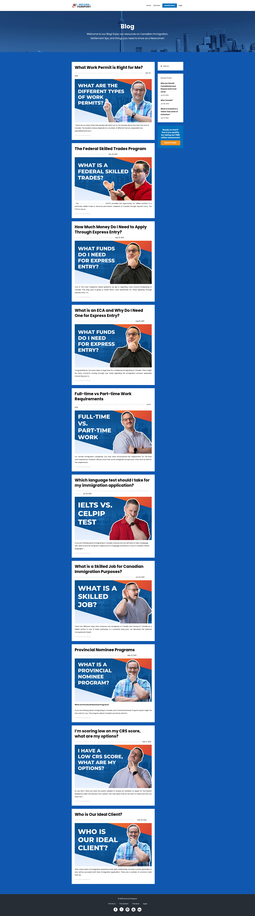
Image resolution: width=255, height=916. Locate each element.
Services (156, 5)
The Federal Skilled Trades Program (110, 148)
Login (180, 5)
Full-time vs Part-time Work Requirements (103, 396)
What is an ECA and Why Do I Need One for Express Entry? (109, 313)
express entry (80, 73)
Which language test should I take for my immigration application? (112, 482)
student (78, 493)
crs (94, 742)
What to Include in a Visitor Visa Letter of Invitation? (169, 112)
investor (102, 820)
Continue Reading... (83, 135)
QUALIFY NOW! (170, 143)
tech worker (125, 73)
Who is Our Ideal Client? (98, 814)
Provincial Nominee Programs (105, 650)
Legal (145, 904)
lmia (105, 73)
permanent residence (98, 154)
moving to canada (111, 491)
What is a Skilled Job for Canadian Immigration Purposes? (109, 569)
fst (87, 154)
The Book (135, 904)
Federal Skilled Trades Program (92, 203)
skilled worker (113, 73)
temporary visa (137, 73)
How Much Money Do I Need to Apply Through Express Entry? (111, 229)
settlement (108, 237)
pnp (123, 655)
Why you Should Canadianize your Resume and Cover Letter (169, 87)
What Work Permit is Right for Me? (109, 67)
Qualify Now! (169, 5)
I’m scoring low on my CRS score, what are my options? (108, 733)
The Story (112, 904)
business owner (81, 820)
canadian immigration (83, 237)
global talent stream (94, 73)
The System (123, 904)
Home (148, 5)
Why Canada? (167, 100)
